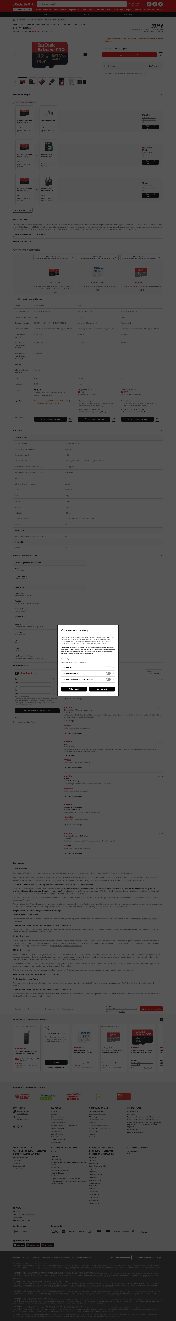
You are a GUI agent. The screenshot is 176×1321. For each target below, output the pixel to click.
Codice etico (73, 663)
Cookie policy (82, 663)
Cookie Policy (65, 659)
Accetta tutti (102, 689)
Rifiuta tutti (74, 689)
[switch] (108, 673)
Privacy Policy (65, 663)
